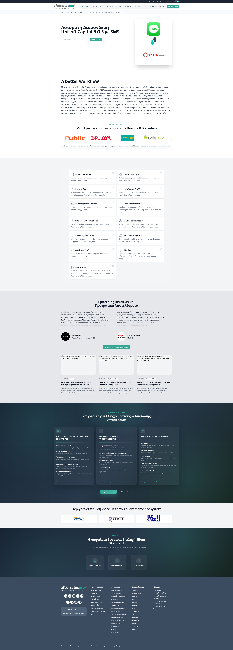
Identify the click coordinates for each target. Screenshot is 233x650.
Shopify (134, 602)
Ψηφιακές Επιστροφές (117, 602)
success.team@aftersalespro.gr (74, 613)
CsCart (134, 599)
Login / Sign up (167, 1)
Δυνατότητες (98, 6)
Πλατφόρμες (95, 599)
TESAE (134, 623)
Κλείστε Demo (173, 6)
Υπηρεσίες (94, 593)
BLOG (92, 614)
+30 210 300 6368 (74, 610)
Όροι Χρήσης (157, 590)
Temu (134, 608)
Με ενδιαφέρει (96, 39)
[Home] (62, 12)
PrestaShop (135, 611)
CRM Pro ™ (128, 250)
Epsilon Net (135, 620)
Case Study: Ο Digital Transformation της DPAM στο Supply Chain (115, 383)
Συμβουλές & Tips (112, 379)
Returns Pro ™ (81, 189)
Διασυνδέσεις (140, 6)
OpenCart (135, 596)
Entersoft (135, 617)
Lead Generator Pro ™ (133, 221)
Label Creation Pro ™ (84, 174)
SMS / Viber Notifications (86, 221)
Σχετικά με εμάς (151, 1)
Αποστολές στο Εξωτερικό (119, 596)
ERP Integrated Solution (86, 203)
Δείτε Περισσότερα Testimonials (116, 347)
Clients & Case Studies (125, 6)
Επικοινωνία (159, 1)
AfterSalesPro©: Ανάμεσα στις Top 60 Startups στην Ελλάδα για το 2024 (76, 383)
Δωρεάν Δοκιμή (107, 492)
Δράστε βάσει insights (106, 482)
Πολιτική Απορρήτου (159, 593)
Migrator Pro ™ (82, 267)
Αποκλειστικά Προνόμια (98, 611)
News (71, 379)
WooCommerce (136, 593)
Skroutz (134, 605)
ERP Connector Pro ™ (133, 203)
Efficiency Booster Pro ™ (86, 235)
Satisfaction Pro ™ (132, 189)
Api (133, 614)
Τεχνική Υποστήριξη (97, 608)
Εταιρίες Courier (96, 596)
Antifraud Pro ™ (82, 250)
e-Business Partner (97, 602)
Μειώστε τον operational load (65, 482)
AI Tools (109, 6)
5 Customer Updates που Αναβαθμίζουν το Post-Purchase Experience (153, 383)
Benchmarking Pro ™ (133, 235)
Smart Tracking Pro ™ (133, 174)
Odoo (133, 629)
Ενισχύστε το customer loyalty (151, 482)
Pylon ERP (135, 626)
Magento (135, 590)
